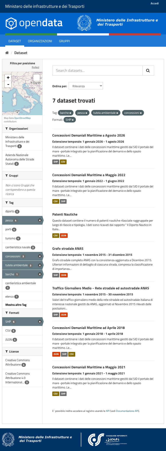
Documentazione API (127, 411)
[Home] (7, 53)
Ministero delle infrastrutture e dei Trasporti (44, 6)
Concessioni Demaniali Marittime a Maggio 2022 (88, 174)
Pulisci (35, 67)
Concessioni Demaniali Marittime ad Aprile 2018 (88, 327)
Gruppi (64, 41)
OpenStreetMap (22, 118)
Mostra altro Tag (15, 304)
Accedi (155, 3)
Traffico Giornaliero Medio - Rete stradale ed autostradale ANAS (100, 288)
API (108, 411)
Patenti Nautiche (64, 214)
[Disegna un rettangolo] (36, 77)
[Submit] (148, 71)
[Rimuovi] (70, 113)
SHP (56, 162)
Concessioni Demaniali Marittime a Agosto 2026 (88, 135)
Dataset (14, 41)
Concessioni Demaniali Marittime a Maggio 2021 (88, 367)
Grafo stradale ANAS (67, 248)
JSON (63, 235)
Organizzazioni (40, 41)
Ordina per (59, 86)
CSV (63, 162)
